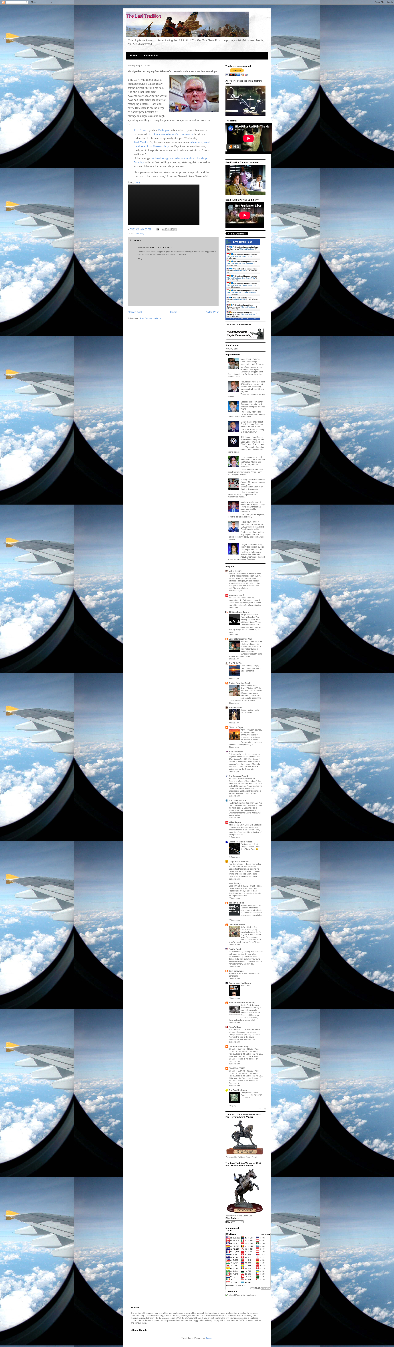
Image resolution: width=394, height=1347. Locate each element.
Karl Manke (141, 142)
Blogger (208, 1338)
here (137, 182)
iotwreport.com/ (236, 595)
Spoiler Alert (246, 1005)
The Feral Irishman (238, 1090)
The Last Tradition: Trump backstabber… (242, 285)
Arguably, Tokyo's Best (238, 973)
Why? (243, 730)
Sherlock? (245, 985)
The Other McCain (237, 800)
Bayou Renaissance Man (240, 639)
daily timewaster (236, 971)
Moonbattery (235, 883)
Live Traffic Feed (242, 242)
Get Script (233, 319)
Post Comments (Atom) (150, 318)
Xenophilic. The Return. (240, 983)
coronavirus (186, 134)
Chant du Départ (236, 727)
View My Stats (232, 349)
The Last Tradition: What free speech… (242, 263)
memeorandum (236, 752)
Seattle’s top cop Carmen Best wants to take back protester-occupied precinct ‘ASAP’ (253, 405)
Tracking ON (251, 319)
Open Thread (234, 886)
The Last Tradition (247, 249)
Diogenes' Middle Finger (240, 842)
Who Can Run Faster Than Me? (242, 598)
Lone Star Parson (237, 925)
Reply (140, 258)
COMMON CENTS (237, 1068)
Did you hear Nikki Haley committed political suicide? (253, 545)
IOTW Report (235, 822)
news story (140, 233)
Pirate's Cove (235, 1027)
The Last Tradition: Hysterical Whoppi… (242, 256)
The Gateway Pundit (238, 776)
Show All (262, 1109)
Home (133, 55)
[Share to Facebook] (172, 229)
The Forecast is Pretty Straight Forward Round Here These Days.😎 (251, 846)
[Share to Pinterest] (175, 229)
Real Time (241, 319)
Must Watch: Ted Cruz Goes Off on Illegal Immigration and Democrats (253, 361)
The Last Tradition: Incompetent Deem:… (242, 292)
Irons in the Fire (236, 903)
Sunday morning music (250, 641)
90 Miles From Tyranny (239, 612)
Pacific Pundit (235, 949)
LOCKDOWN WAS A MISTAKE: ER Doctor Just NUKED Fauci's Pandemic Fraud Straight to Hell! (252, 525)
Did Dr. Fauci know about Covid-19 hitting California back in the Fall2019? (252, 424)
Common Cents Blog (239, 1046)
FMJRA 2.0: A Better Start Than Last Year (245, 803)
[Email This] (163, 229)
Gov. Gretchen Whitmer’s (163, 134)
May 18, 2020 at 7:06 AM (161, 247)
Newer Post (135, 312)
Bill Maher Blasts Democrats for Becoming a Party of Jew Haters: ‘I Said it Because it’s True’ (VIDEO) (245, 781)
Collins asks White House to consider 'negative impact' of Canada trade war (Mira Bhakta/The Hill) (244, 756)
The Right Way (236, 663)
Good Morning (247, 666)
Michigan (163, 130)
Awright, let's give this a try (251, 905)
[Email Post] (157, 229)
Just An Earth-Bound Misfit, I (242, 1003)
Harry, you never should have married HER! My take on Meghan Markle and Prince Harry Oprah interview (253, 462)
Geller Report (235, 571)
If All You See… (235, 1030)
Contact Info (151, 55)
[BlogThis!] (166, 229)
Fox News (140, 130)
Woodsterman (235, 707)
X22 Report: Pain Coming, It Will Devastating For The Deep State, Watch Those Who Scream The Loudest (252, 441)
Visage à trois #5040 (249, 615)
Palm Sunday (246, 686)
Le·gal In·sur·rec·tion (239, 861)
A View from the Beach (239, 683)
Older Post (212, 312)
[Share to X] (169, 229)
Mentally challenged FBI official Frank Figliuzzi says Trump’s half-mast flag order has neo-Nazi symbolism (253, 507)
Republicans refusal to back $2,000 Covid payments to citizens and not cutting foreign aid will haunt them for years (253, 386)
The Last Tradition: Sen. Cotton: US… (241, 278)
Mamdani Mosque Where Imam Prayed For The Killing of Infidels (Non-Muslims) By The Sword (245, 575)
